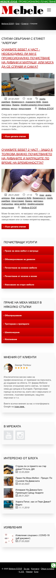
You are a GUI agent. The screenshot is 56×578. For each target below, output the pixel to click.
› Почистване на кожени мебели (20, 267)
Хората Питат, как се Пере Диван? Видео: (33, 503)
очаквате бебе (33, 101)
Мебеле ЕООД (46, 108)
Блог (36, 571)
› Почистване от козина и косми (20, 275)
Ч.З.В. (21, 571)
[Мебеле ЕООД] (22, 9)
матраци (6, 104)
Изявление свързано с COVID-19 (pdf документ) (32, 537)
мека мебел (20, 203)
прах (41, 194)
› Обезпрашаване (12, 315)
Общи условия (47, 568)
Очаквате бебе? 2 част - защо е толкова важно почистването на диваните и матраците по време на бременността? (27, 156)
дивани (15, 104)
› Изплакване (10, 339)
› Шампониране (11, 332)
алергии (5, 108)
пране (45, 101)
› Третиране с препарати (16, 323)
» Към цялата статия (14, 136)
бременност (17, 101)
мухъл (14, 108)
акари (48, 194)
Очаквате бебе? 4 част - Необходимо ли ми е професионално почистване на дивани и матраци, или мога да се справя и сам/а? (27, 58)
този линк (19, 406)
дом (13, 197)
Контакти (35, 568)
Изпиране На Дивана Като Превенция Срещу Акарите (29, 491)
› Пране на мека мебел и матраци (20, 250)
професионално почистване (35, 104)
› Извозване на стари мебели (18, 284)
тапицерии (7, 203)
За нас (27, 568)
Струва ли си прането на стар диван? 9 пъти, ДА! (31, 467)
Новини (29, 571)
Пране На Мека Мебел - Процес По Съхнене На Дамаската (34, 479)
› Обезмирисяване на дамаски (19, 259)
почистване (25, 108)
